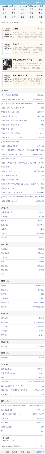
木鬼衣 (41, 167)
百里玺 (41, 270)
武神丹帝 (4, 216)
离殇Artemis (39, 197)
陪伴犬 (15, 29)
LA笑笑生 (40, 373)
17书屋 (22, 2)
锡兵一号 (40, 410)
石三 (42, 274)
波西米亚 (40, 112)
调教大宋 (4, 318)
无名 (42, 394)
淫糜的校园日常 (6, 427)
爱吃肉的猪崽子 (38, 99)
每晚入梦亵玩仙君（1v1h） (23, 60)
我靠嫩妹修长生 (6, 369)
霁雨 (42, 188)
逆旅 (42, 427)
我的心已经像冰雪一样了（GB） (12, 386)
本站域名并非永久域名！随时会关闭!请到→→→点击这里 (22, 6)
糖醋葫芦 (40, 95)
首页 (7, 452)
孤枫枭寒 (40, 346)
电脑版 (14, 452)
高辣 (40, 13)
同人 (13, 17)
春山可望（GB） (7, 382)
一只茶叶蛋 (40, 146)
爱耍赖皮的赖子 (38, 414)
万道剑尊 (4, 233)
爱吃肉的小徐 (39, 192)
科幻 (4, 13)
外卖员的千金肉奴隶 (8, 373)
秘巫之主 (4, 221)
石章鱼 (41, 335)
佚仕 (42, 431)
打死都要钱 (40, 233)
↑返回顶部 (40, 452)
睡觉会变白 (40, 286)
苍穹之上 (4, 274)
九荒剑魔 (4, 225)
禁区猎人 (4, 290)
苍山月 (41, 318)
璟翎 (42, 108)
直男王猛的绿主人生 (20, 75)
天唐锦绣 (4, 331)
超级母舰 (4, 358)
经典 (31, 13)
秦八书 (41, 216)
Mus (42, 180)
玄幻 (4, 9)
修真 (13, 9)
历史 (31, 9)
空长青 (41, 358)
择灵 (41, 60)
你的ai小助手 (39, 390)
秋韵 (42, 125)
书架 (38, 2)
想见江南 (40, 253)
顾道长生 (4, 286)
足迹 (28, 452)
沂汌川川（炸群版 (37, 163)
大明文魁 (4, 326)
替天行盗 (4, 335)
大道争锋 (4, 257)
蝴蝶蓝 (41, 237)
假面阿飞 (40, 422)
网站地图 (5, 440)
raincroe (41, 377)
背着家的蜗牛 (39, 322)
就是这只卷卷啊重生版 (36, 382)
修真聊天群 (5, 302)
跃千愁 (41, 261)
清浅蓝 (41, 158)
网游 (40, 9)
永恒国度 (4, 249)
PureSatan (40, 133)
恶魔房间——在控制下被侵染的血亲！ (15, 390)
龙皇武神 (4, 298)
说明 (40, 17)
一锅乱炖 (40, 212)
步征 (42, 298)
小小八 (41, 229)
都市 (22, 9)
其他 (22, 13)
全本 (22, 17)
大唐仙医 (4, 266)
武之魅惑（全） (6, 418)
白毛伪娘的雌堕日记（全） (11, 414)
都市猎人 (40, 290)
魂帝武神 (4, 229)
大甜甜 (41, 120)
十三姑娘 (40, 150)
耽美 (4, 17)
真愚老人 (40, 221)
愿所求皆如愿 (39, 171)
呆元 (41, 44)
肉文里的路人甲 (6, 212)
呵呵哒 (41, 129)
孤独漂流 (40, 249)
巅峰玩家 (4, 346)
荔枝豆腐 (40, 116)
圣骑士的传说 (39, 302)
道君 (2, 261)
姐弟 (2, 377)
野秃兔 (41, 137)
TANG (41, 175)
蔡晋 (42, 294)
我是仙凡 (4, 270)
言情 (13, 13)
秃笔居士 (40, 266)
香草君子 (40, 369)
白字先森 (40, 225)
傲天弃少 (4, 294)
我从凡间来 (5, 253)
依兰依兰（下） (6, 394)
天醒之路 (4, 237)
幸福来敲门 (40, 326)
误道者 (41, 257)
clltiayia (40, 75)
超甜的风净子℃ (38, 154)
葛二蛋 (40, 29)
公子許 (41, 331)
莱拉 (42, 184)
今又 (42, 142)
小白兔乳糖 (40, 201)
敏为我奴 (40, 418)
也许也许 (16, 44)
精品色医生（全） (7, 410)
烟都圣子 (4, 422)
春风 (2, 431)
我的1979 (4, 307)
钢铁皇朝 (4, 322)
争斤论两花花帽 (38, 307)
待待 (31, 17)
